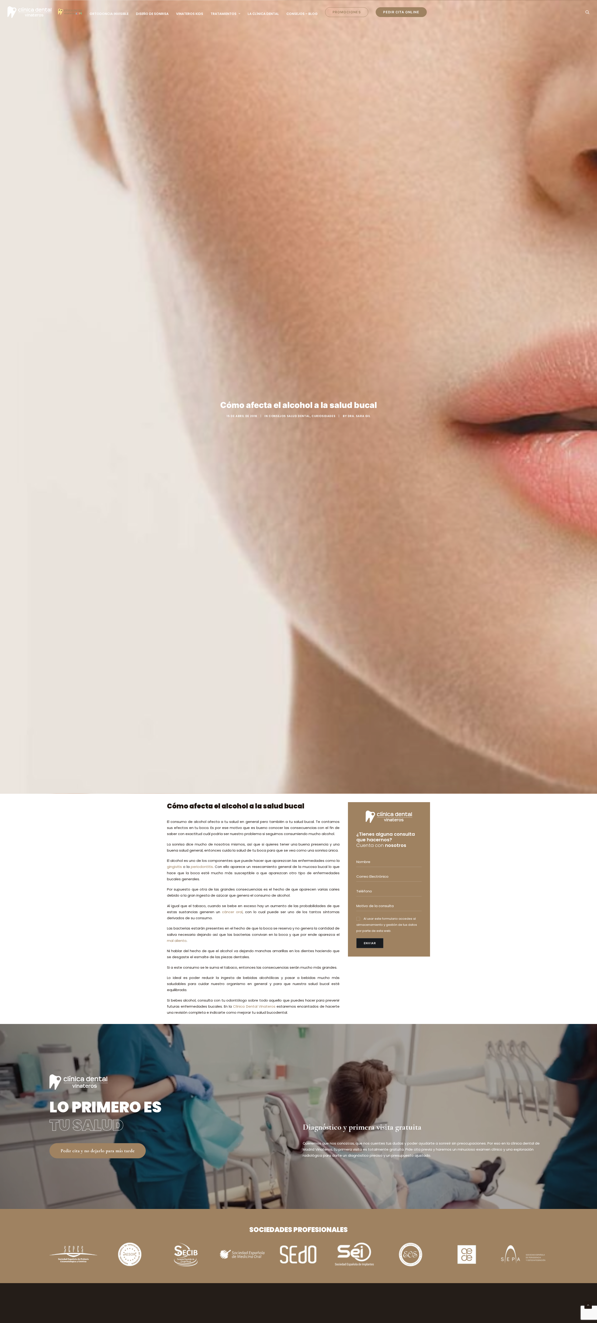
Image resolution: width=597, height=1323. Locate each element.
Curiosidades (323, 416)
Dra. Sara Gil (359, 416)
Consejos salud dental (289, 416)
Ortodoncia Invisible (109, 13)
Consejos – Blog (302, 13)
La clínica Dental (263, 13)
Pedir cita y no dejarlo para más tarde (98, 1151)
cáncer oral (232, 911)
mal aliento (177, 940)
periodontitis (202, 866)
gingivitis (174, 866)
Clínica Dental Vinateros (254, 1006)
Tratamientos (223, 13)
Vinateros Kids (189, 13)
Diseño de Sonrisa (152, 13)
